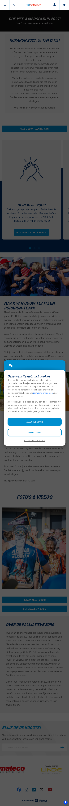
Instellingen (34, 432)
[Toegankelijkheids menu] (65, 802)
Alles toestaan (34, 422)
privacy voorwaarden (43, 393)
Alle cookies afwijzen (34, 440)
